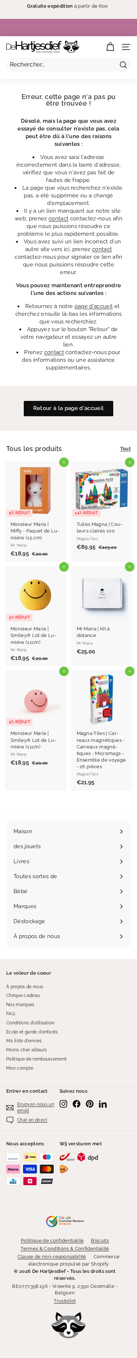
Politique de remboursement (36, 1059)
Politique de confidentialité (52, 1240)
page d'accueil (94, 306)
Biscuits (100, 1240)
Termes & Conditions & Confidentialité (64, 1248)
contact (58, 218)
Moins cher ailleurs (26, 1049)
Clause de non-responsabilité (52, 1256)
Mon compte (19, 1068)
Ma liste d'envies (24, 1040)
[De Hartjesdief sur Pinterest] (90, 1104)
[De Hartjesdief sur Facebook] (76, 1104)
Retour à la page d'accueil (68, 408)
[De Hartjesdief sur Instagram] (63, 1104)
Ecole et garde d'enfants (32, 1032)
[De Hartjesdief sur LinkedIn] (103, 1104)
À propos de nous (24, 986)
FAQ (10, 1013)
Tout (125, 448)
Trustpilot (65, 1301)
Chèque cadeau (23, 995)
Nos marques (20, 1004)
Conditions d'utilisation (30, 1022)
